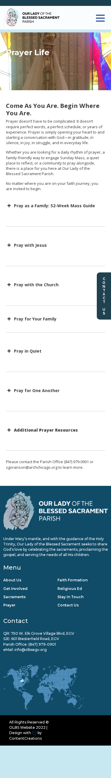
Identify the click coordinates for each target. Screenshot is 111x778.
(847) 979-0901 (42, 644)
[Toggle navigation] (100, 18)
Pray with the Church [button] (36, 284)
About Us (12, 580)
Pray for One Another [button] (36, 390)
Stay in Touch (70, 597)
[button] (55, 430)
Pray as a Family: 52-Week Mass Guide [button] (54, 205)
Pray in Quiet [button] (27, 351)
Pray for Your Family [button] (35, 319)
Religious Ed (69, 588)
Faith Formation (72, 580)
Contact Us (104, 296)
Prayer (9, 605)
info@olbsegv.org (31, 649)
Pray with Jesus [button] (30, 245)
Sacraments (14, 597)
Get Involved (15, 588)
